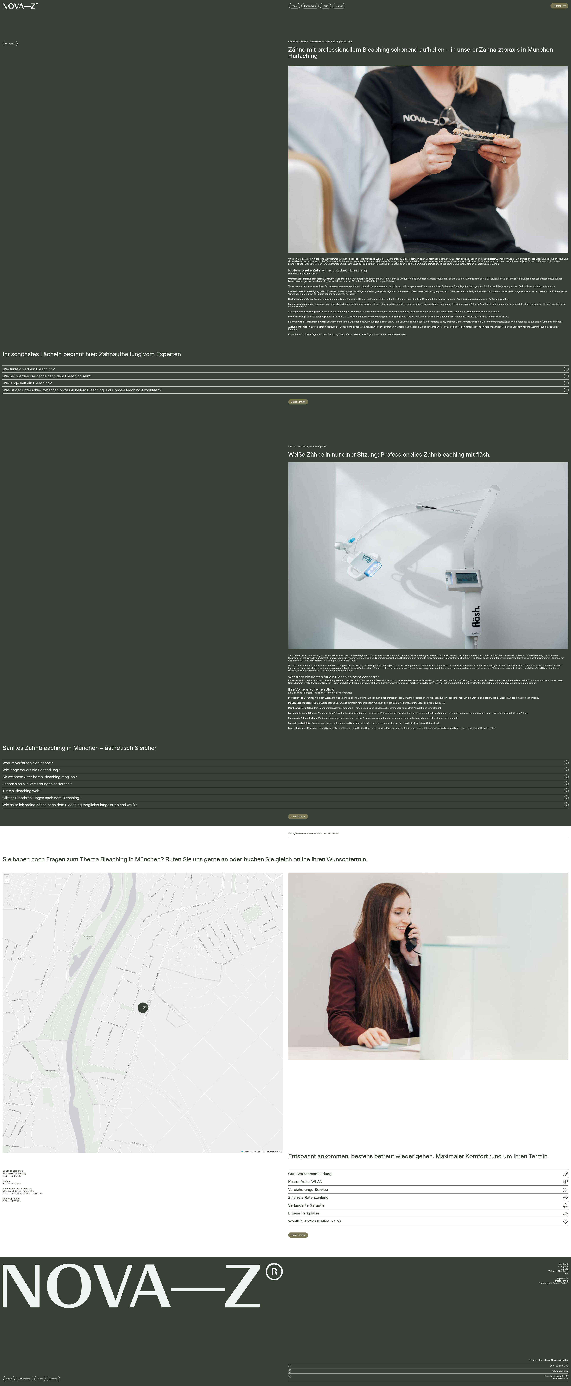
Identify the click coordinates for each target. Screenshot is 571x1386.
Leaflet (246, 1151)
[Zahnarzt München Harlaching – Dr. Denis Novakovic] (20, 6)
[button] (285, 369)
